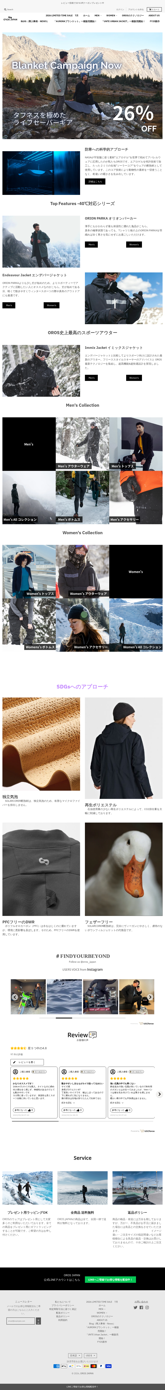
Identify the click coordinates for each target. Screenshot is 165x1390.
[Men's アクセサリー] (136, 497)
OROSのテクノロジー (102, 1316)
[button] (159, 1094)
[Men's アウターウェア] (82, 444)
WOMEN (101, 1312)
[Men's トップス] (136, 444)
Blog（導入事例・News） (102, 1323)
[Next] (156, 86)
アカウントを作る (136, 9)
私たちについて (63, 1301)
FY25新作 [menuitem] (155, 21)
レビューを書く (27, 1062)
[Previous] (9, 86)
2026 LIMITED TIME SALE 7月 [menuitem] (62, 15)
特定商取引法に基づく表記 (62, 1309)
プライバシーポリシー (63, 1305)
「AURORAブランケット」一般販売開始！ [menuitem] (75, 21)
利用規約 (62, 1320)
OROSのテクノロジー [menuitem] (133, 15)
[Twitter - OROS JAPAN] (135, 1307)
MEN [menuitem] (97, 15)
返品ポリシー (63, 1316)
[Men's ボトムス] (82, 497)
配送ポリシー (63, 1312)
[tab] (72, 138)
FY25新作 (102, 1341)
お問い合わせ (141, 1301)
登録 (38, 1321)
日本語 (73, 1355)
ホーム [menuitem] (86, 15)
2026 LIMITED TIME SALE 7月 (102, 1301)
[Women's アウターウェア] (82, 571)
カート (156, 9)
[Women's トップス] (29, 571)
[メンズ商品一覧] (29, 444)
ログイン (120, 9)
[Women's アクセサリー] (82, 625)
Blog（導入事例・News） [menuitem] (35, 21)
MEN (101, 1309)
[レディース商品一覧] (136, 571)
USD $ (89, 1355)
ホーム (102, 1305)
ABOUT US (102, 1320)
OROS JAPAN (86, 1373)
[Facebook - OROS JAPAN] (141, 1307)
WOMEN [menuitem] (110, 15)
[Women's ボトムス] (29, 625)
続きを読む (67, 1102)
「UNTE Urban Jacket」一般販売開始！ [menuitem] (123, 21)
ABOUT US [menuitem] (154, 15)
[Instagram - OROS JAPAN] (147, 1307)
